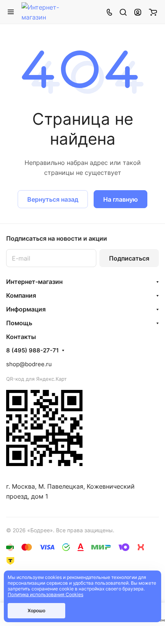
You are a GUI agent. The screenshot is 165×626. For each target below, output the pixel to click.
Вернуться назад (52, 199)
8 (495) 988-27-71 (32, 350)
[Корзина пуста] (153, 12)
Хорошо (36, 610)
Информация (26, 309)
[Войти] (137, 12)
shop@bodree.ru (29, 364)
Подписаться (129, 258)
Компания (21, 295)
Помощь (19, 323)
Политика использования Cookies (45, 594)
